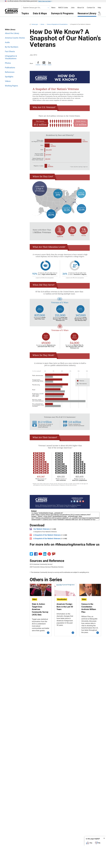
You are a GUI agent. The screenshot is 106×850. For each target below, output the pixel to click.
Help (99, 7)
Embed (33, 511)
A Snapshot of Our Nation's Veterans (46, 535)
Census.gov (34, 24)
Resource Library (87, 13)
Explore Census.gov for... (32, 8)
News (53, 7)
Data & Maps (40, 13)
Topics (25, 13)
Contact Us (91, 7)
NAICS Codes (63, 7)
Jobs (72, 7)
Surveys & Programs (62, 13)
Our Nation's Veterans (41, 529)
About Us (80, 7)
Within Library (10, 30)
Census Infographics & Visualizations (57, 24)
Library (42, 24)
